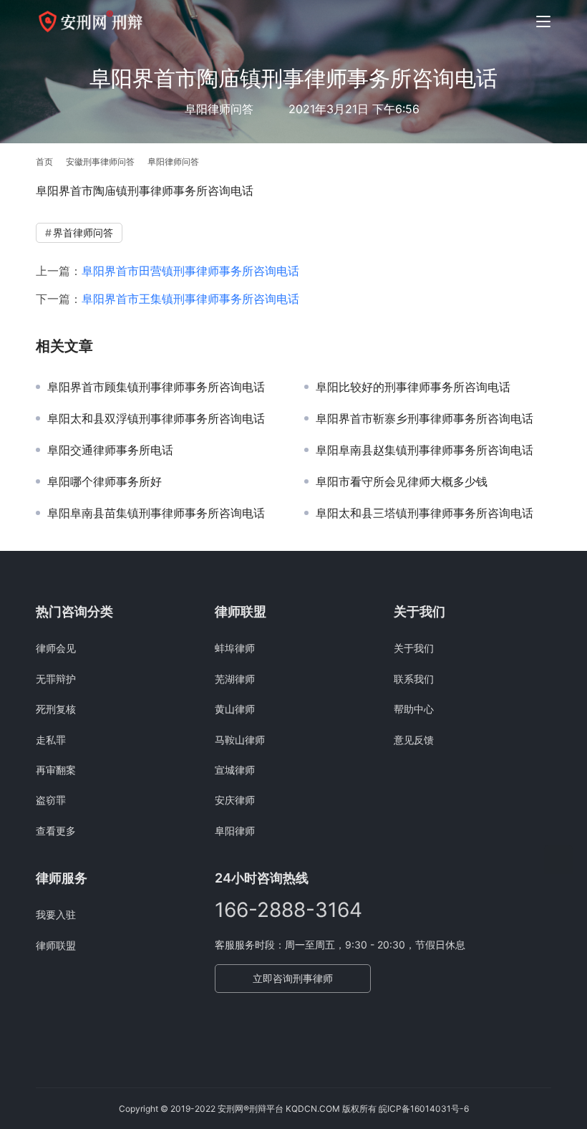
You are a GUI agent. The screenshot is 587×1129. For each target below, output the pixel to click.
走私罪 (51, 740)
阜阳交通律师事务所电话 (110, 449)
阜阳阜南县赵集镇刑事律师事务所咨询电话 (424, 449)
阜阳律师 (235, 831)
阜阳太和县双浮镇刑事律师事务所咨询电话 (156, 418)
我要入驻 (56, 914)
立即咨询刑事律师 (293, 978)
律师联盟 (56, 945)
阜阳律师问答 (219, 109)
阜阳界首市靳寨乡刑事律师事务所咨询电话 (424, 418)
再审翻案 (56, 770)
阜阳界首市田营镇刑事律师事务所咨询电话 (190, 271)
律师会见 (56, 648)
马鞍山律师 (240, 740)
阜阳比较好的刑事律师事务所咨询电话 (413, 386)
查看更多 (56, 831)
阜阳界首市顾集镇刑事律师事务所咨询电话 (156, 386)
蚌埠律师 (235, 648)
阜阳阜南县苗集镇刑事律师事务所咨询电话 (156, 512)
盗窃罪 (51, 800)
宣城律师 (235, 770)
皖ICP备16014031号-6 (424, 1108)
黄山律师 (235, 709)
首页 (44, 161)
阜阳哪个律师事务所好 (104, 481)
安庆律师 (235, 800)
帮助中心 (414, 709)
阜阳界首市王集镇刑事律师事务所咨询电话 (190, 299)
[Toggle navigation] (543, 21)
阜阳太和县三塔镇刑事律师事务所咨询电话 (424, 512)
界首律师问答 (83, 232)
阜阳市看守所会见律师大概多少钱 (401, 481)
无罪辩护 (56, 679)
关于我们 (414, 648)
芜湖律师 (235, 679)
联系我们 (414, 679)
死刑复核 (56, 709)
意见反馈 (414, 740)
